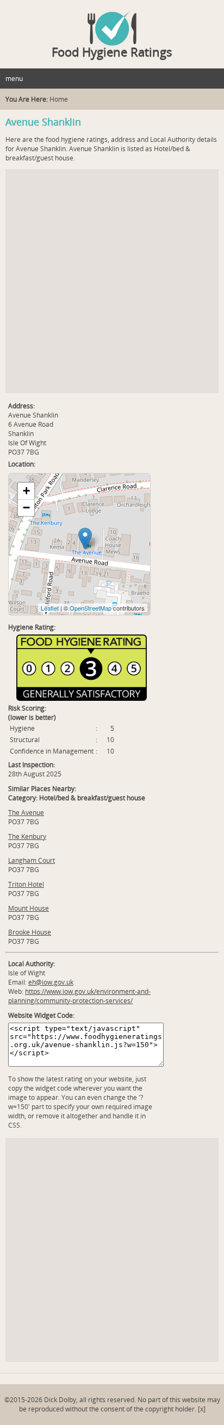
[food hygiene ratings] (112, 23)
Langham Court (31, 860)
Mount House (28, 908)
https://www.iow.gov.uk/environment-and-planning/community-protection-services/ (79, 996)
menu (14, 78)
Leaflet (50, 607)
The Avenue (26, 812)
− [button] (26, 507)
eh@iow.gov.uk (50, 982)
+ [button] (26, 490)
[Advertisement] (112, 281)
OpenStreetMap (90, 607)
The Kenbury (27, 836)
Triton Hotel (26, 884)
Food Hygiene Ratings (112, 51)
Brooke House (29, 932)
